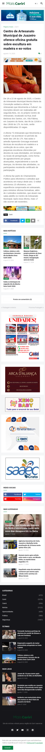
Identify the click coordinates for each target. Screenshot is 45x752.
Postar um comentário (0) (22, 299)
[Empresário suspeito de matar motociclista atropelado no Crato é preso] (9, 646)
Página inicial (8, 27)
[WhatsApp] (28, 221)
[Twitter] (22, 221)
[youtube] (22, 730)
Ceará (22, 603)
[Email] (33, 221)
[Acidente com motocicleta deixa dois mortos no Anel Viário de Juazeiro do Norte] (9, 700)
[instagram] (28, 730)
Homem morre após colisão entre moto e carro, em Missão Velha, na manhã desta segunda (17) (30, 558)
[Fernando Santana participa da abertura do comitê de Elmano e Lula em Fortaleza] (9, 634)
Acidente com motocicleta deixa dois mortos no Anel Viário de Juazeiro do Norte (29, 700)
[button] (3, 4)
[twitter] (17, 730)
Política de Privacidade (35, 743)
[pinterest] (33, 730)
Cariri (17, 27)
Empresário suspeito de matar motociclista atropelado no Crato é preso (29, 645)
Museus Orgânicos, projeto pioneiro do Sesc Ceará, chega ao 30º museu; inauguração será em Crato (33, 255)
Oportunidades (22, 612)
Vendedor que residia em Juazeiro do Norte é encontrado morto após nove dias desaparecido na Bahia (30, 687)
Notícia (22, 607)
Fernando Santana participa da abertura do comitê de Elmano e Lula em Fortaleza (29, 633)
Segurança (22, 620)
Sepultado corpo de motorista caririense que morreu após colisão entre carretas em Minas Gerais (29, 572)
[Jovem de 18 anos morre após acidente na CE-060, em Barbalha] (9, 677)
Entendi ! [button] (8, 748)
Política (22, 616)
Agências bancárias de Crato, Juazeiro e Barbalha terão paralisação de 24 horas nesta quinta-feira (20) (30, 544)
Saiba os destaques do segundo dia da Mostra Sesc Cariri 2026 (11, 284)
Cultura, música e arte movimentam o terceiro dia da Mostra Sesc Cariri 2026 (12, 254)
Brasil (22, 595)
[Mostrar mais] (38, 221)
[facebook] (12, 730)
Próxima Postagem (35, 307)
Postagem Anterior (9, 307)
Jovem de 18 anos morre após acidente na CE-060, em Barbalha (29, 675)
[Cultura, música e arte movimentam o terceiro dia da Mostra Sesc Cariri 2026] (9, 658)
